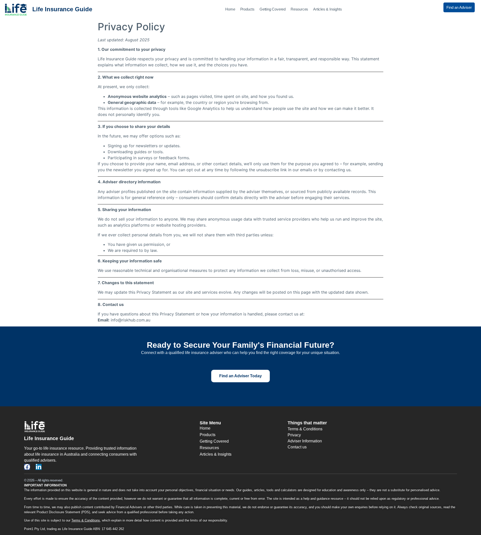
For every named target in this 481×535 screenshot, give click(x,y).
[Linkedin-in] (39, 467)
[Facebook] (27, 467)
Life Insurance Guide (62, 9)
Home (230, 9)
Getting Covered (273, 9)
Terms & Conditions (85, 520)
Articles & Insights (327, 9)
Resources (299, 9)
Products (247, 9)
